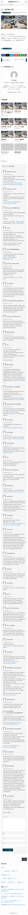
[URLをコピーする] (25, 55)
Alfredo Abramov (11, 699)
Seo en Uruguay (11, 625)
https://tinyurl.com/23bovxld (15, 413)
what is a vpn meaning (12, 469)
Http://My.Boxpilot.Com (6, 902)
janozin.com (12, 587)
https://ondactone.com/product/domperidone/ (13, 438)
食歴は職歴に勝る (5, 904)
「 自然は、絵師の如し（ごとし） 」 (10, 878)
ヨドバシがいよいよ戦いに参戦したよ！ (10, 900)
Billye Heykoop (10, 332)
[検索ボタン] (26, 2)
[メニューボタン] (2, 2)
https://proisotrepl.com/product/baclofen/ (12, 427)
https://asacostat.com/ (8, 645)
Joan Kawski (10, 283)
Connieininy (10, 419)
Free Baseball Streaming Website (15, 300)
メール (4, 838)
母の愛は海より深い (6, 874)
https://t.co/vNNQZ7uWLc (13, 208)
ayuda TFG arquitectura (13, 608)
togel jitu (9, 569)
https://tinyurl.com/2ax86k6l (14, 404)
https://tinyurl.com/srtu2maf (14, 728)
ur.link (8, 227)
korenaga (14, 80)
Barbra (2, 897)
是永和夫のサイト (14, 2)
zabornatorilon (10, 796)
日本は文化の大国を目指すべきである (10, 889)
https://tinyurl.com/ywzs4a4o (14, 667)
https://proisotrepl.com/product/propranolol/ (13, 491)
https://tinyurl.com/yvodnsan (9, 695)
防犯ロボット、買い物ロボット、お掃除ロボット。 (13, 882)
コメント (5, 816)
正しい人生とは (4, 893)
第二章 (2, 867)
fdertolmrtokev (10, 766)
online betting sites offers (17, 904)
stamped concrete (11, 171)
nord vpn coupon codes (13, 263)
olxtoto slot (10, 529)
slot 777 (9, 594)
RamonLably (10, 364)
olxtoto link (10, 496)
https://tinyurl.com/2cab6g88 (17, 399)
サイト (4, 843)
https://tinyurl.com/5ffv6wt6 (9, 747)
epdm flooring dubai (8, 452)
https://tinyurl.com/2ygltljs (13, 386)
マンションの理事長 (6, 12)
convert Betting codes (15, 893)
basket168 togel (11, 553)
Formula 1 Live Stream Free (14, 316)
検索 (24, 859)
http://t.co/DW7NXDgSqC (13, 249)
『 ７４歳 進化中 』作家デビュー (9, 871)
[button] (3, 55)
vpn (8, 344)
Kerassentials (10, 751)
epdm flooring (10, 443)
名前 (3, 833)
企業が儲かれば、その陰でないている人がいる (12, 896)
